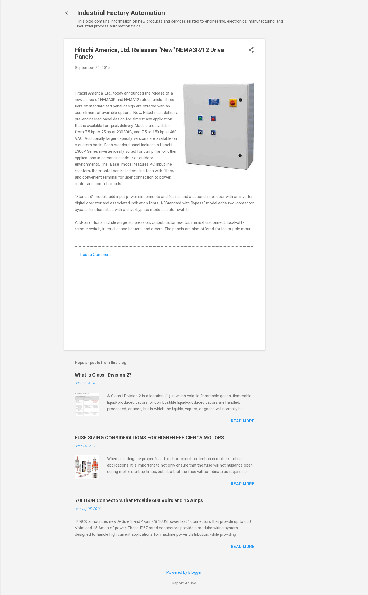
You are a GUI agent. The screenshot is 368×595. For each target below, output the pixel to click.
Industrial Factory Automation (121, 13)
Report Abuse (184, 583)
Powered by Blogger (184, 572)
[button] (251, 50)
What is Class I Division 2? (103, 375)
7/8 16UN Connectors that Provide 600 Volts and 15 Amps (139, 500)
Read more (242, 421)
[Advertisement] (286, 119)
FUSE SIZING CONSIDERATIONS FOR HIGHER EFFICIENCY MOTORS (149, 437)
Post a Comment (95, 254)
